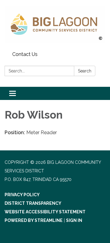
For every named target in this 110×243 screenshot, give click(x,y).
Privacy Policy (22, 194)
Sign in (74, 220)
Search (84, 70)
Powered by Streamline (34, 220)
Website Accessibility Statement (45, 211)
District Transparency (33, 203)
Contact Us (25, 54)
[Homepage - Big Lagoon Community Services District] (55, 24)
